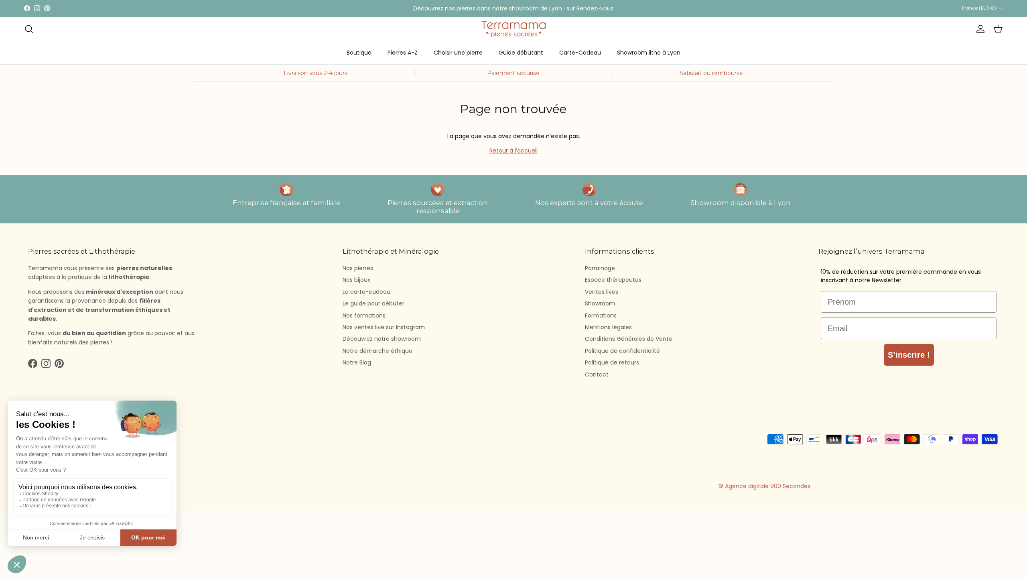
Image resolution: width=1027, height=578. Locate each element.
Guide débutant (521, 53)
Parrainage (600, 268)
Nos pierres (358, 268)
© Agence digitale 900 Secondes (764, 486)
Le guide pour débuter (373, 303)
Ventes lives (601, 292)
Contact (597, 374)
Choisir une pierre (458, 53)
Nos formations (364, 315)
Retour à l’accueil (513, 151)
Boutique (359, 53)
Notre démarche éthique (377, 351)
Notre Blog (357, 362)
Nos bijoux (356, 280)
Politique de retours (612, 362)
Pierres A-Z (403, 53)
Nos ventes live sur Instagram (384, 327)
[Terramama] (513, 29)
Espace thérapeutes (613, 280)
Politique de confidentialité (622, 351)
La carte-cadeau (366, 292)
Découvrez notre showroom (382, 339)
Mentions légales (608, 327)
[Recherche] (29, 29)
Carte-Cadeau (580, 53)
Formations (601, 315)
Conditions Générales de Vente (628, 339)
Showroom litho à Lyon (648, 53)
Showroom (600, 303)
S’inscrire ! (909, 354)
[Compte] (978, 29)
